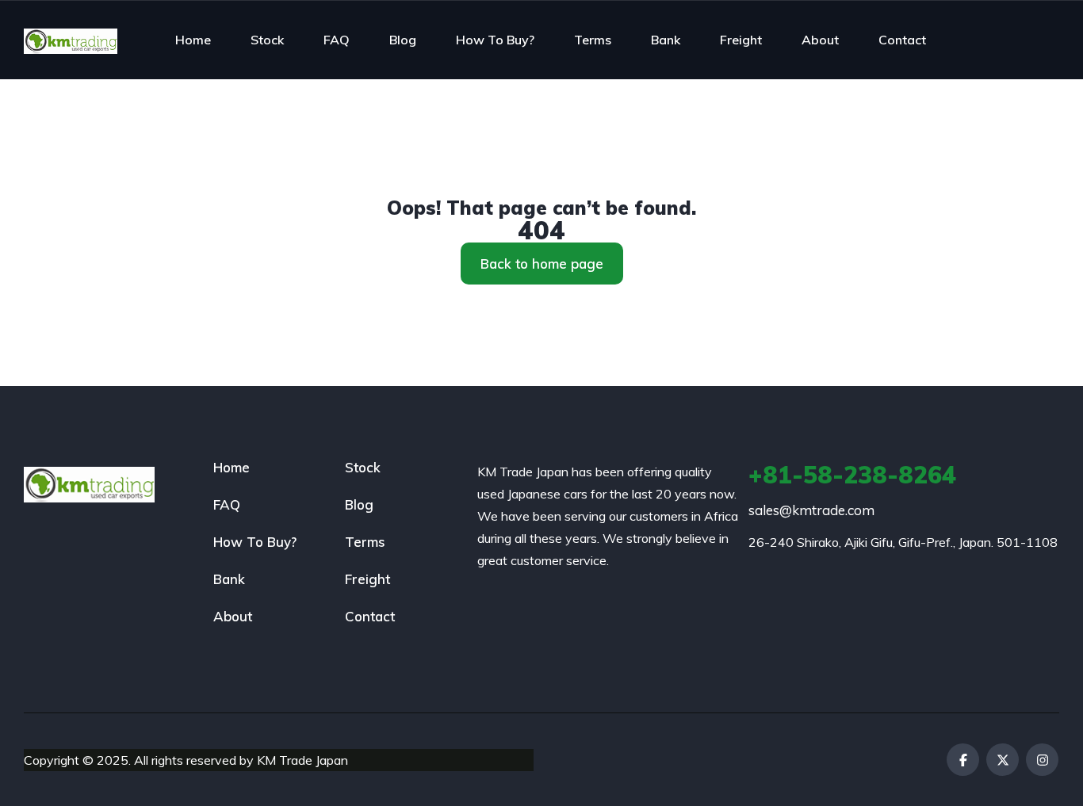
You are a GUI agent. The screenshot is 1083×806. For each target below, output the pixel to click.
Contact (902, 40)
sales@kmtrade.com (811, 510)
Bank (665, 40)
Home (193, 40)
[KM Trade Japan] (70, 40)
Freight (741, 40)
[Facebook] (963, 759)
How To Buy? (495, 40)
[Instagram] (1042, 759)
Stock (267, 40)
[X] (1002, 759)
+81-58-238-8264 (852, 475)
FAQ (336, 40)
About (820, 40)
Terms (592, 40)
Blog (402, 40)
